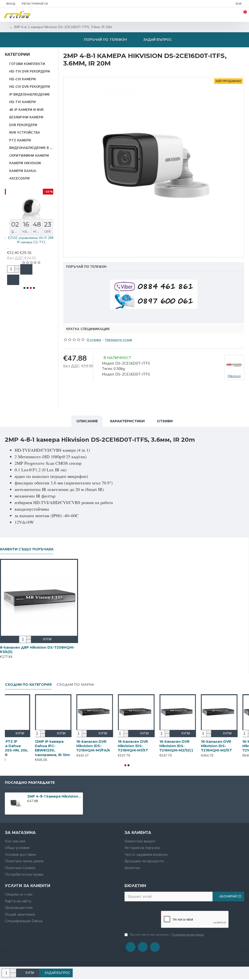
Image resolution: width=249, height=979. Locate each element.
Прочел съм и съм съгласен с (166, 935)
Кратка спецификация (87, 329)
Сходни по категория (28, 685)
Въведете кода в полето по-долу (139, 918)
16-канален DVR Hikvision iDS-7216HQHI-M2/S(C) (188, 745)
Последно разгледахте (30, 783)
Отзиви (165, 421)
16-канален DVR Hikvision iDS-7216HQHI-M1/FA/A (105, 745)
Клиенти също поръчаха (26, 549)
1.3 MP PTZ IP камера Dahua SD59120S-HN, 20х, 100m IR (22, 748)
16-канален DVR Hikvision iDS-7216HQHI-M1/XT (144, 745)
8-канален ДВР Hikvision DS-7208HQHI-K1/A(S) (37, 649)
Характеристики (127, 421)
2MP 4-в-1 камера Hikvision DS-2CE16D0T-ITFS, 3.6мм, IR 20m (54, 796)
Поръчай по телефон (86, 267)
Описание (87, 421)
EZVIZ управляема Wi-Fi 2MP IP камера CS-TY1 (29, 240)
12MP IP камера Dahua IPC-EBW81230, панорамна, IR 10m (63, 748)
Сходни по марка (75, 685)
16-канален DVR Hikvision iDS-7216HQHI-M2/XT (227, 745)
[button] (24, 288)
